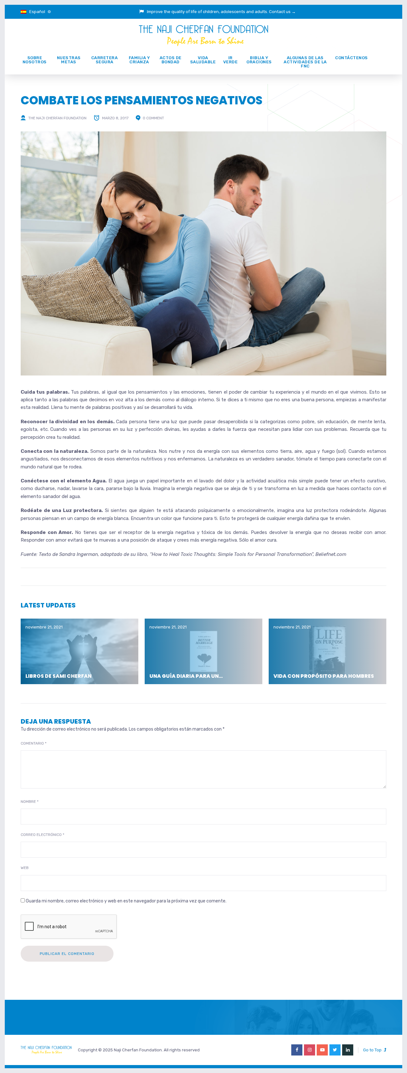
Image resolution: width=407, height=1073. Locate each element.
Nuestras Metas (69, 59)
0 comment (153, 118)
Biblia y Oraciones (259, 59)
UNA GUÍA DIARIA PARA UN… (186, 676)
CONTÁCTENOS (351, 57)
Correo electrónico (42, 834)
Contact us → (282, 11)
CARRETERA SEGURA (104, 59)
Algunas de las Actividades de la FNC (305, 61)
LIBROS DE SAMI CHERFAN (58, 676)
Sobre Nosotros (35, 59)
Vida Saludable (203, 59)
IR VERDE (230, 59)
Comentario (33, 743)
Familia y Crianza (139, 59)
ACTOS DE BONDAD (171, 59)
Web (25, 868)
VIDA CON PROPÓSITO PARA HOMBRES (323, 676)
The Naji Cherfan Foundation (57, 118)
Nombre (29, 801)
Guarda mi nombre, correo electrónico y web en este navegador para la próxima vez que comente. (126, 901)
